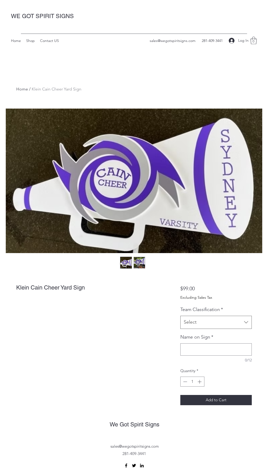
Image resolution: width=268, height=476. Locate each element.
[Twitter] (134, 465)
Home (22, 89)
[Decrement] (184, 382)
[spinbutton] (192, 382)
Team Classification (201, 309)
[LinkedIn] (141, 465)
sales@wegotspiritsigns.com (173, 40)
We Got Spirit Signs (134, 424)
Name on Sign (196, 337)
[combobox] (216, 322)
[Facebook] (126, 465)
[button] (253, 40)
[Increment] (200, 382)
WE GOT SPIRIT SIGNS (42, 16)
